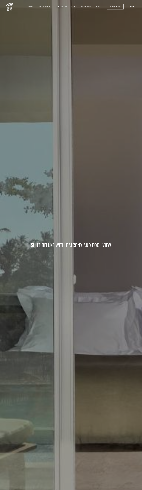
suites (60, 7)
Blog (98, 7)
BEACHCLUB (44, 7)
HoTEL (31, 7)
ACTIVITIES (86, 7)
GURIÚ (74, 7)
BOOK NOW (115, 7)
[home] (10, 7)
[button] (60, 7)
